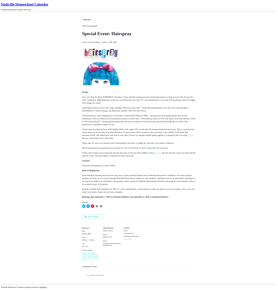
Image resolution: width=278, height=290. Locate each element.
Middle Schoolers (92, 256)
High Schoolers (93, 254)
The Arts (90, 258)
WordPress (43, 287)
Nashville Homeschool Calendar (24, 4)
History (84, 256)
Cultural (84, 253)
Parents (84, 258)
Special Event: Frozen (96, 275)
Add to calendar (93, 217)
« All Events (86, 20)
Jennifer (191, 135)
